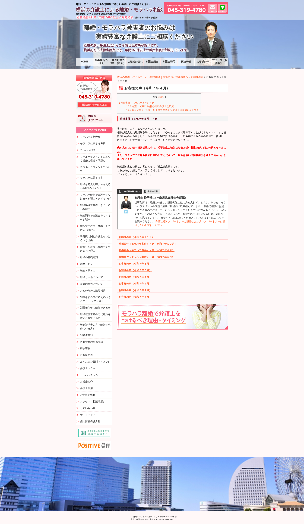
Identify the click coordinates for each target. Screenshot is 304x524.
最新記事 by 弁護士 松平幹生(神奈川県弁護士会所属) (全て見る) (163, 110)
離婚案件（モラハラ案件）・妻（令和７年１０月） (148, 243)
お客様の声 (202, 61)
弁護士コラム (87, 368)
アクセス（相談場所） (219, 62)
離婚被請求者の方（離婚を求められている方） (95, 316)
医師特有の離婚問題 (91, 341)
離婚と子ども (87, 270)
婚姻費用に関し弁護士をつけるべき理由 (95, 228)
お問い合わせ (87, 408)
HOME (84, 61)
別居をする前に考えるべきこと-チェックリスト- (95, 299)
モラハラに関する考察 (92, 143)
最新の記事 (152, 191)
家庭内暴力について (91, 284)
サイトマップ (87, 414)
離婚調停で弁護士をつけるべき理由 (95, 217)
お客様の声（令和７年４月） (135, 277)
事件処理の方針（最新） (118, 62)
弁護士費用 (169, 61)
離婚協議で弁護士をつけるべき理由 (95, 207)
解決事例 (186, 61)
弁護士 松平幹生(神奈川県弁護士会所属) (150, 106)
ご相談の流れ (135, 61)
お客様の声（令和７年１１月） (136, 237)
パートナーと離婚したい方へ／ (189, 221)
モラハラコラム (89, 375)
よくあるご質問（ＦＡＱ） (95, 361)
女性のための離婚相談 (92, 290)
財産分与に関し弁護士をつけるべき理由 (95, 249)
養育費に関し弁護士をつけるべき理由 (95, 238)
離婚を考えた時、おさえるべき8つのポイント (95, 186)
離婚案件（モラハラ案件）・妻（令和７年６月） (146, 250)
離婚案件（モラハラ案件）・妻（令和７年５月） (146, 257)
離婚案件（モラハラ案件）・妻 (136, 102)
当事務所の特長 (101, 62)
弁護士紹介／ (163, 221)
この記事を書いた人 (131, 191)
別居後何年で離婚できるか (95, 307)
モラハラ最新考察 (90, 137)
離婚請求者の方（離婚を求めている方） (95, 326)
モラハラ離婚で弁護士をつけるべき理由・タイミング (95, 196)
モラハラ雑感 (87, 150)
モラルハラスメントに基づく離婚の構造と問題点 (95, 158)
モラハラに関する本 (91, 177)
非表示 (161, 97)
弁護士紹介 (152, 61)
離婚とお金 (86, 264)
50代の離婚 (86, 335)
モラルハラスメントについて (95, 169)
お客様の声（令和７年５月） (135, 263)
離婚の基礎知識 (89, 257)
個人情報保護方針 (90, 421)
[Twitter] (126, 211)
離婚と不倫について (91, 277)
